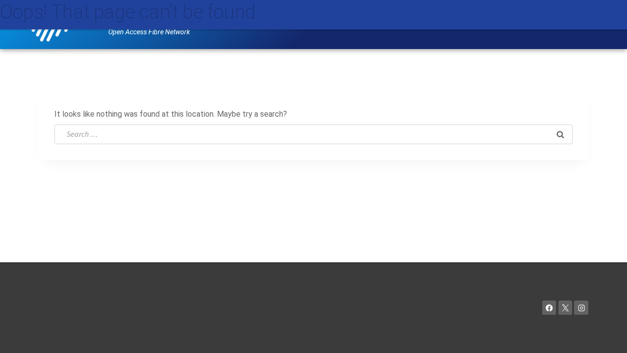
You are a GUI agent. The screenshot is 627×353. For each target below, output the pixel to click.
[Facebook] (549, 308)
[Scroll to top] (605, 336)
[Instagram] (581, 308)
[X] (565, 308)
